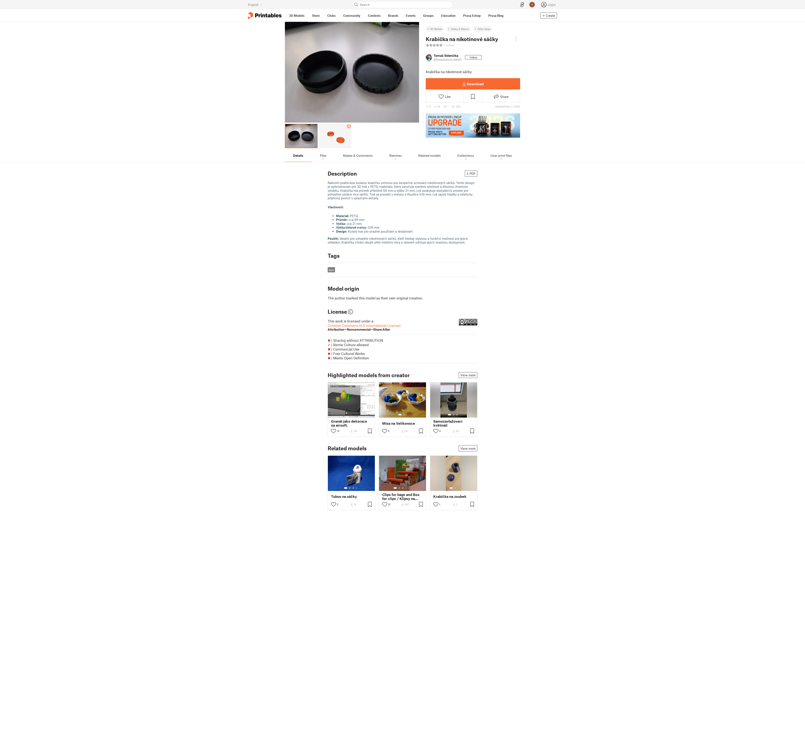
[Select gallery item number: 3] (457, 415)
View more (468, 375)
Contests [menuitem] (374, 15)
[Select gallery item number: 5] (409, 488)
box (331, 270)
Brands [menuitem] (393, 15)
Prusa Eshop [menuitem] (472, 15)
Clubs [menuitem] (331, 15)
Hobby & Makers (460, 28)
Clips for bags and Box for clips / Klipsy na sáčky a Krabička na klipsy (400, 497)
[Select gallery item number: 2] (404, 415)
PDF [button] (473, 173)
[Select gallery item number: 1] (400, 415)
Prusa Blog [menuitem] (496, 15)
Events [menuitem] (410, 15)
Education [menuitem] (448, 15)
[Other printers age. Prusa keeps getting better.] (473, 125)
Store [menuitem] (316, 15)
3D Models (436, 28)
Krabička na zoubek (449, 496)
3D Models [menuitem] (296, 15)
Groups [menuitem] (428, 15)
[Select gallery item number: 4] (356, 488)
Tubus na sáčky (344, 496)
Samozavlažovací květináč (447, 423)
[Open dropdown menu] (516, 38)
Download (475, 84)
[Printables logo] (265, 15)
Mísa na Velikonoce (398, 423)
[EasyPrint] (522, 4)
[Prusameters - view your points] (532, 4)
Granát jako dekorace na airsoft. (349, 423)
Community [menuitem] (351, 15)
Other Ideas (484, 28)
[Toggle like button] (333, 431)
